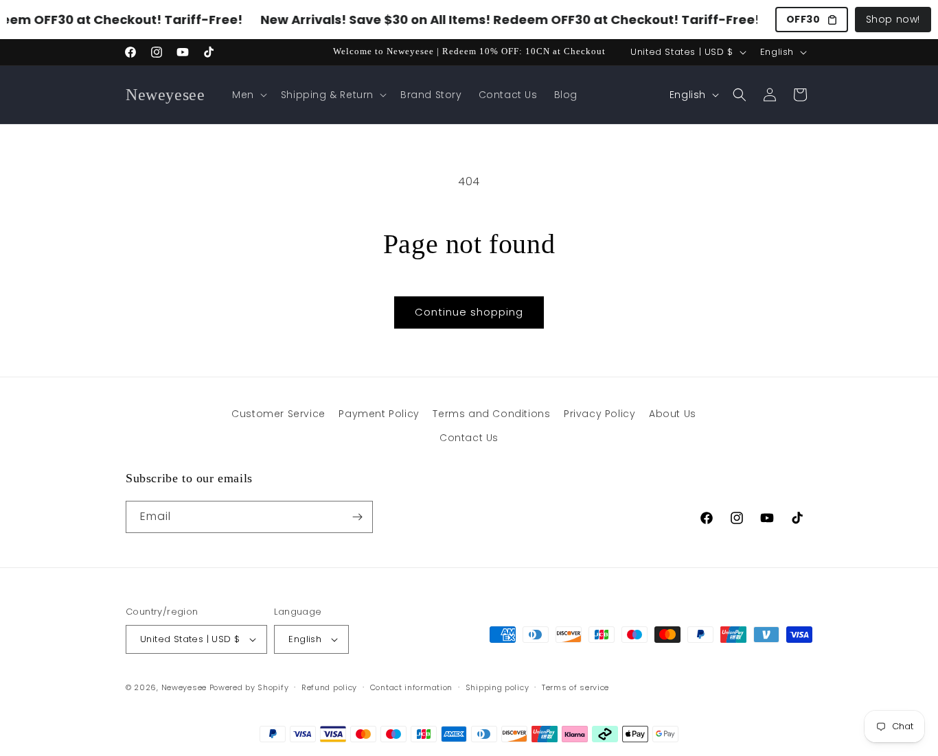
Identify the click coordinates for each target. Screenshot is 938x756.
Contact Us (469, 438)
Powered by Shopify (249, 687)
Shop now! (893, 19)
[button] (248, 94)
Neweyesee (184, 687)
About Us (672, 414)
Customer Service (278, 414)
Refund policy (329, 687)
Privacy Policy (599, 414)
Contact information (411, 687)
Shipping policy (497, 687)
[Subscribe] (357, 517)
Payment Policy (379, 414)
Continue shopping (469, 312)
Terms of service (575, 687)
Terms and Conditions (491, 414)
